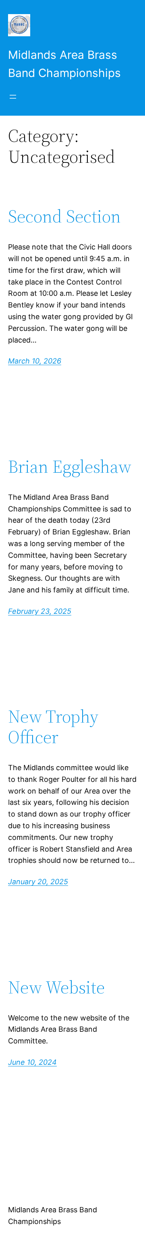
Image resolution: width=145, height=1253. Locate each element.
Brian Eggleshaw (69, 467)
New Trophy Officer (53, 727)
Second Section (64, 216)
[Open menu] (13, 97)
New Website (56, 987)
